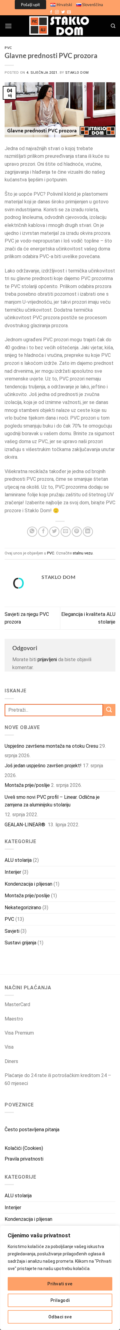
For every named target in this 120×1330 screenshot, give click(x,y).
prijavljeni (47, 659)
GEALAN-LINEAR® (25, 825)
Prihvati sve (59, 1283)
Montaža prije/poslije (27, 785)
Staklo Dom (77, 73)
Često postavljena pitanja (32, 1129)
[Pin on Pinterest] (77, 532)
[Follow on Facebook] (51, 12)
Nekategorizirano (23, 907)
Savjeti (12, 931)
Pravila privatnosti (24, 1159)
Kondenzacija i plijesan (28, 884)
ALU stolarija (18, 860)
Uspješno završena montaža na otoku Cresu (51, 746)
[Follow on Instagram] (57, 12)
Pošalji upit (30, 4)
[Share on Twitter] (54, 532)
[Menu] (8, 25)
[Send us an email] (69, 12)
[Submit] (109, 710)
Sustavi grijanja (20, 943)
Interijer (13, 872)
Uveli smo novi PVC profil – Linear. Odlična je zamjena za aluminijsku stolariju (52, 801)
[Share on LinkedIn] (88, 532)
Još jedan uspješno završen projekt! (43, 766)
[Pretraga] (113, 26)
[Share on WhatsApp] (32, 532)
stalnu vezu (83, 553)
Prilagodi (60, 1300)
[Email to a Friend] (66, 532)
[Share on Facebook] (43, 532)
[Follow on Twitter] (63, 12)
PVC (8, 48)
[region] (60, 1277)
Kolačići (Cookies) (24, 1148)
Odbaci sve (60, 1316)
